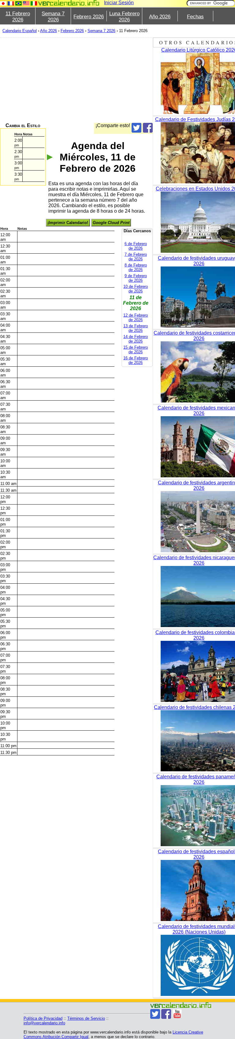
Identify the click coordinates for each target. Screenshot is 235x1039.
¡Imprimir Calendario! (67, 222)
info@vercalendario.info (44, 1023)
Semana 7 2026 (53, 17)
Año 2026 (159, 17)
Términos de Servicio (86, 1018)
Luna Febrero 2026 (124, 17)
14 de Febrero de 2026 (135, 338)
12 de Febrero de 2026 (135, 317)
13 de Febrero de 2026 (135, 328)
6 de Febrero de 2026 (136, 246)
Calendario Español (19, 30)
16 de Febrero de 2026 (135, 360)
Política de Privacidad (43, 1018)
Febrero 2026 (88, 17)
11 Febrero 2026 (18, 17)
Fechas (195, 17)
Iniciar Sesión (119, 2)
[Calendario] (68, 3)
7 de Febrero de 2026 (136, 256)
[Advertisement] (76, 80)
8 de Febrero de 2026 (136, 267)
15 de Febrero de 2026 (135, 349)
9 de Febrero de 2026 (136, 278)
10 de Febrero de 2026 (135, 288)
